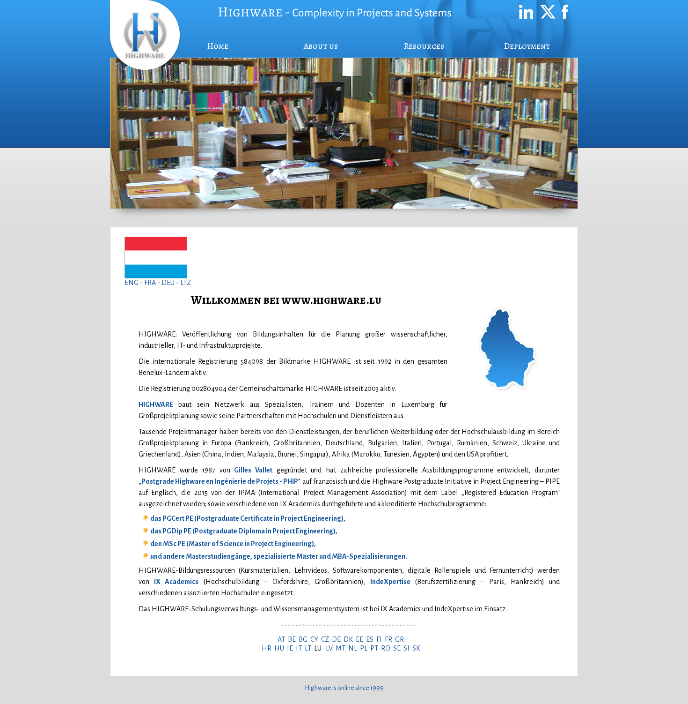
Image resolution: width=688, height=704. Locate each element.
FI (380, 639)
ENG (131, 282)
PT (375, 648)
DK (350, 639)
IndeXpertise (390, 581)
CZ (326, 639)
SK (417, 648)
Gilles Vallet (253, 470)
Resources (423, 46)
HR (268, 648)
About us (321, 46)
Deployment (527, 46)
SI (407, 648)
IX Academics (176, 581)
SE (398, 648)
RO (387, 648)
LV (331, 648)
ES (371, 639)
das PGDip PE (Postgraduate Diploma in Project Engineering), (243, 531)
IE (291, 648)
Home (217, 46)
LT (309, 648)
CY (315, 639)
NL (354, 648)
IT (300, 648)
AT (283, 639)
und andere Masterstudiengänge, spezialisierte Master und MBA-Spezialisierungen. (278, 556)
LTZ (185, 282)
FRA (150, 282)
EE (361, 639)
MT (342, 648)
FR (390, 639)
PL (365, 648)
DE (338, 639)
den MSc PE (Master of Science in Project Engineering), (233, 543)
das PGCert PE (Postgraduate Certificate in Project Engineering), (247, 518)
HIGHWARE (156, 404)
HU (280, 648)
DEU (168, 282)
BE (293, 639)
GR (401, 639)
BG (304, 639)
